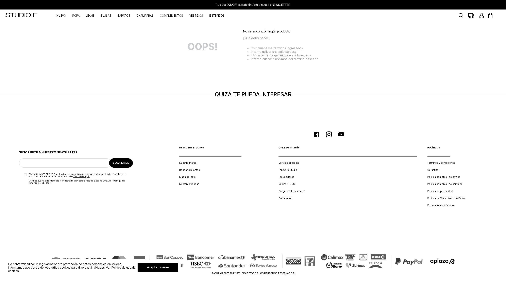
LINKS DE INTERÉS (289, 147)
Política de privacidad (440, 191)
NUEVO (61, 15)
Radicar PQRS (286, 184)
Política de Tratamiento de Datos (446, 198)
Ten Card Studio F (288, 170)
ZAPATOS (124, 15)
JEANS (90, 15)
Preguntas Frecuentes (291, 191)
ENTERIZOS (217, 15)
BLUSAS (106, 15)
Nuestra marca (187, 163)
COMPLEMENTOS (171, 15)
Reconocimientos (189, 170)
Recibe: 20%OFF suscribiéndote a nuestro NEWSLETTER (253, 4)
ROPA (76, 15)
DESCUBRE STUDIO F (191, 147)
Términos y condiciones (441, 163)
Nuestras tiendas (189, 184)
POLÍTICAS (433, 147)
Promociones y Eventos (441, 205)
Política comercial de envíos (443, 177)
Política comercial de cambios (445, 184)
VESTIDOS (196, 15)
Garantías (432, 170)
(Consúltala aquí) (81, 176)
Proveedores (286, 177)
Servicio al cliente (288, 163)
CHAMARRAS (145, 15)
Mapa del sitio (187, 177)
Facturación (285, 198)
